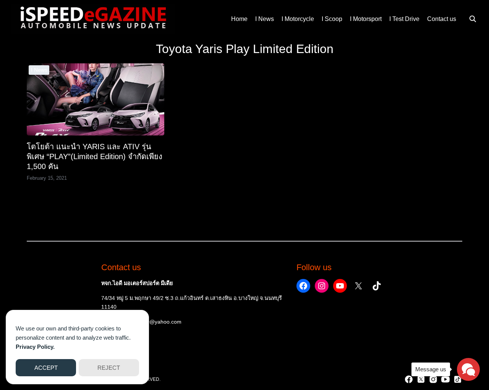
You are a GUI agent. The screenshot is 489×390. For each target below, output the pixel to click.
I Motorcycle (298, 19)
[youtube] (445, 379)
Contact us (441, 19)
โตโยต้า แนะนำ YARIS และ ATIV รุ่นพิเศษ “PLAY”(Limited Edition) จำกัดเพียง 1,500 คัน (94, 156)
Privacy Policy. (35, 346)
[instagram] (433, 379)
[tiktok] (457, 379)
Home (239, 19)
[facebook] (408, 379)
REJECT (108, 367)
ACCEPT (46, 367)
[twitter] (421, 379)
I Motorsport (366, 19)
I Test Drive (404, 19)
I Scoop (332, 19)
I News (264, 19)
